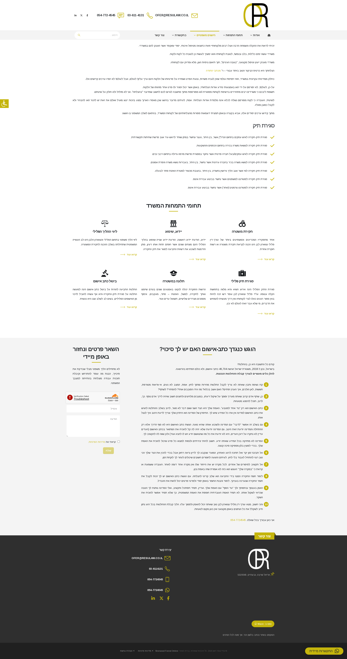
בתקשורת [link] (180, 35)
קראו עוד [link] (269, 259)
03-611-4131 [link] (135, 15)
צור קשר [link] (159, 35)
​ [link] (269, 35)
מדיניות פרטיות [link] (144, 651)
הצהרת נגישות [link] (126, 651)
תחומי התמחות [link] (234, 35)
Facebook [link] (168, 598)
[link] (4, 103)
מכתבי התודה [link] (213, 70)
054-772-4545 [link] (106, 15)
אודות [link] (256, 35)
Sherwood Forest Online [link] (166, 651)
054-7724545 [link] (238, 520)
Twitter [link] (161, 598)
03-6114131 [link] (156, 568)
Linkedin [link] (153, 598)
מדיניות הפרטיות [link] (97, 442)
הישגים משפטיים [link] (206, 35)
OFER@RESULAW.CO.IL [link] (172, 15)
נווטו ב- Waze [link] (264, 624)
